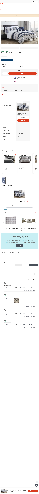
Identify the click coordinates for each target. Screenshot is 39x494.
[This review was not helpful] (34, 290)
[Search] (37, 7)
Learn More (19, 245)
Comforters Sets (3, 18)
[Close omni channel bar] (38, 16)
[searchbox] (19, 274)
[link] (10, 491)
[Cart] (26, 10)
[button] (22, 15)
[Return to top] (36, 482)
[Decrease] (3, 73)
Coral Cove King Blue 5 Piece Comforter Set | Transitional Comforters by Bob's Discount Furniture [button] (24, 287)
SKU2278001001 (10, 18)
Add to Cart (33, 490)
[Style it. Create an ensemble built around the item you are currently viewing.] (4, 180)
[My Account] (21, 10)
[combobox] (8, 277)
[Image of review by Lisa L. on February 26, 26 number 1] (16, 300)
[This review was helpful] (32, 290)
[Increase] (6, 73)
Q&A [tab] (9, 256)
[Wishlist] (23, 10)
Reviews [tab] (5, 256)
